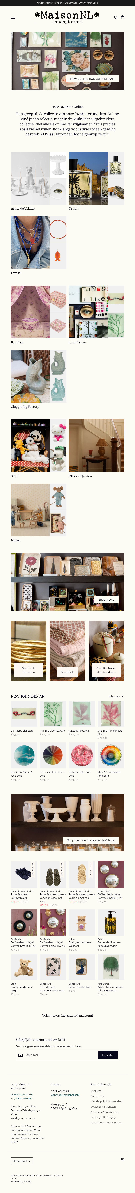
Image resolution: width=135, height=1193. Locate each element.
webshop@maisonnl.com (65, 1094)
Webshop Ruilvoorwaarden (106, 1101)
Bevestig (108, 1055)
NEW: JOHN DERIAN (28, 696)
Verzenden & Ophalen (103, 1106)
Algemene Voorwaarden (104, 1112)
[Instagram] (123, 1159)
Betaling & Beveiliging (103, 1117)
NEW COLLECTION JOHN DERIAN (92, 78)
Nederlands (20, 1161)
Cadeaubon (97, 1096)
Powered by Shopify (21, 1181)
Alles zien (115, 696)
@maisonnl (84, 1015)
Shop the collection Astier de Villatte (90, 840)
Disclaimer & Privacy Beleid (106, 1122)
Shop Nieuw (106, 599)
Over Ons (96, 1090)
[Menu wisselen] (12, 17)
